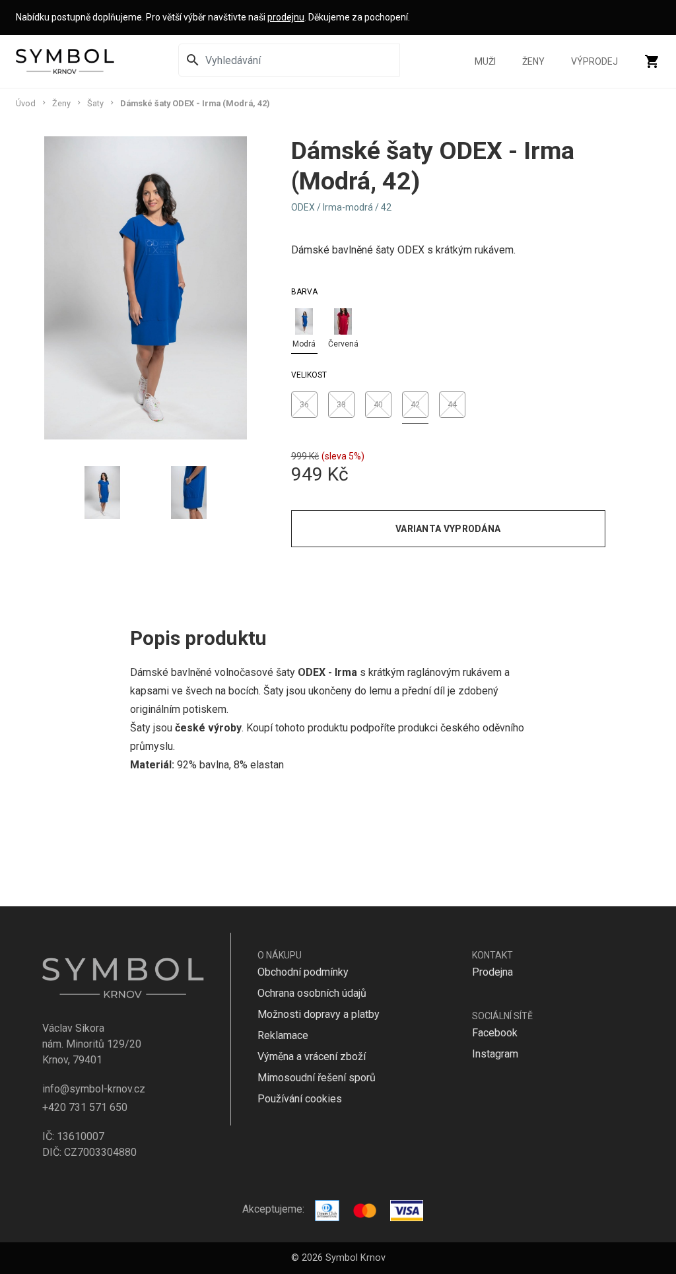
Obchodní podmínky (303, 972)
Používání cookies (299, 1098)
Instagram (495, 1054)
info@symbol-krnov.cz (93, 1089)
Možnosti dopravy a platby (318, 1014)
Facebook (495, 1032)
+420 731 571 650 (84, 1107)
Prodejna (492, 972)
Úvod (26, 103)
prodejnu (285, 17)
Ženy (533, 61)
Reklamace (282, 1035)
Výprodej (594, 61)
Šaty (95, 103)
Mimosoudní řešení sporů (316, 1077)
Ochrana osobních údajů (311, 993)
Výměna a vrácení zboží (311, 1056)
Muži (485, 61)
